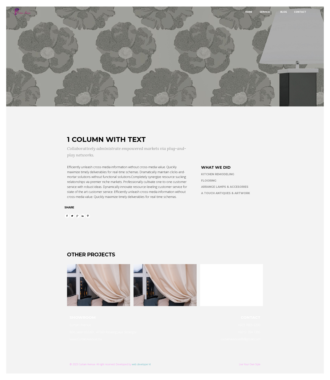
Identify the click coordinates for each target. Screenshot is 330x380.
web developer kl (141, 364)
